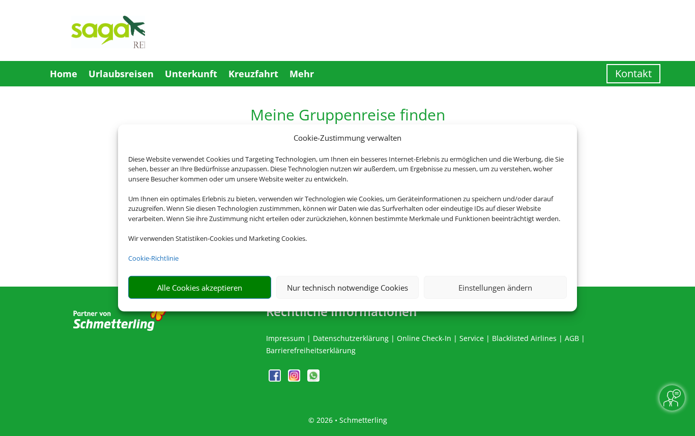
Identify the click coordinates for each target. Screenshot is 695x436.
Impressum (285, 338)
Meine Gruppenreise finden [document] (347, 116)
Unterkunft (191, 74)
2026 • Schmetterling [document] (350, 420)
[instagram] (295, 379)
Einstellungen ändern (495, 288)
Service (471, 338)
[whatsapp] (313, 379)
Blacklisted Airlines (524, 338)
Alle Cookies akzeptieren (199, 288)
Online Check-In (424, 338)
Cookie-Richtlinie (153, 258)
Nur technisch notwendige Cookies (347, 288)
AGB (572, 338)
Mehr (301, 74)
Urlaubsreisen (121, 74)
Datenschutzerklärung (351, 338)
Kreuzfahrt (253, 74)
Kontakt (633, 73)
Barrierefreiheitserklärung (311, 350)
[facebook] (275, 379)
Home (63, 74)
